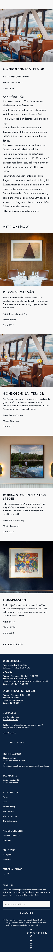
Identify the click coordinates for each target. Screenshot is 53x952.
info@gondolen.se (11, 716)
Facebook (7, 859)
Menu (5, 796)
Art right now (13, 644)
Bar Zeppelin (8, 811)
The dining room (10, 820)
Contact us (7, 840)
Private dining (9, 806)
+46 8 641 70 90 (10, 719)
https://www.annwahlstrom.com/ (21, 211)
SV (4, 873)
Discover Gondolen (11, 835)
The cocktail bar (10, 816)
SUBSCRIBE (26, 912)
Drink (5, 801)
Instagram (7, 854)
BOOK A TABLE (17, 742)
